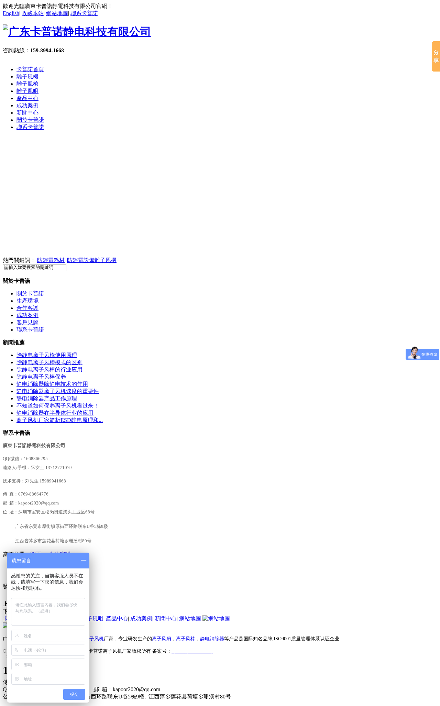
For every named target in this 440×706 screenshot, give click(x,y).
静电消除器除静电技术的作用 (52, 384)
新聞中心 (27, 113)
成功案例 (27, 105)
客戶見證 (27, 322)
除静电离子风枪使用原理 (46, 355)
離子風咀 (27, 91)
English (11, 13)
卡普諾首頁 (30, 69)
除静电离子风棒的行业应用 (49, 369)
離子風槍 (27, 84)
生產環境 (27, 301)
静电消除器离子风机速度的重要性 (57, 391)
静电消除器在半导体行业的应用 (55, 413)
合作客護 (27, 308)
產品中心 (27, 98)
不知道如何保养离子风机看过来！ (57, 406)
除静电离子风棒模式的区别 (49, 362)
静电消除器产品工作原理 (46, 398)
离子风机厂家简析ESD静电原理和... (59, 420)
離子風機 (27, 76)
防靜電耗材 (51, 260)
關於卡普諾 (30, 120)
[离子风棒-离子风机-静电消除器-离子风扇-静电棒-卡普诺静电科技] (220, 197)
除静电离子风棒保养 (41, 377)
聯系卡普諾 (84, 13)
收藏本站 (33, 13)
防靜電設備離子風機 (92, 260)
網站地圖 (57, 13)
